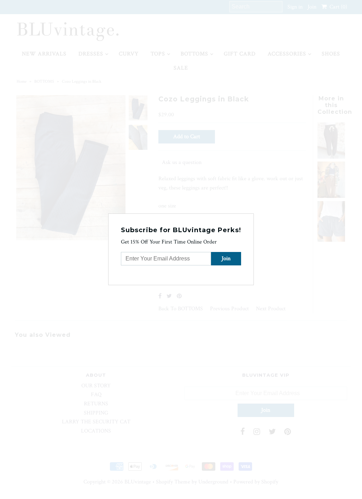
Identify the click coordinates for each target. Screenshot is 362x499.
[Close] (249, 218)
